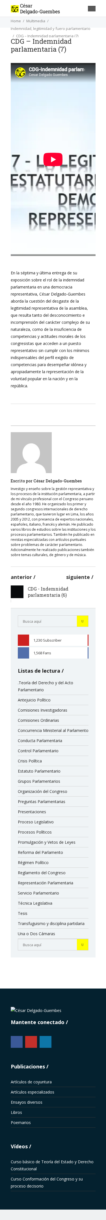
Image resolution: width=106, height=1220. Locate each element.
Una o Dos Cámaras (36, 933)
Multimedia (35, 20)
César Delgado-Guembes (57, 481)
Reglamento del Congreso (42, 872)
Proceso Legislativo (36, 822)
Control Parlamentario (38, 750)
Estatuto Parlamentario (39, 771)
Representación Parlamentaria (45, 883)
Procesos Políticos (35, 832)
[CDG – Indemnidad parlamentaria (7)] (31, 452)
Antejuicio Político (34, 700)
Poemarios (21, 1122)
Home (16, 20)
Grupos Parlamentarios (39, 781)
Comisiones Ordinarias (38, 720)
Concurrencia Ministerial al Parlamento (53, 730)
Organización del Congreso (42, 791)
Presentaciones (32, 811)
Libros (16, 1112)
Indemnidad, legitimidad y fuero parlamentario (50, 28)
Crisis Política (30, 761)
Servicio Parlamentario (38, 893)
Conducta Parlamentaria (40, 740)
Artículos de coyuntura (31, 1082)
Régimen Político (33, 862)
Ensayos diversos (26, 1102)
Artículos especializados (32, 1092)
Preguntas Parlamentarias (41, 801)
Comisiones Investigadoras (42, 710)
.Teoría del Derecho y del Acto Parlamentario (45, 686)
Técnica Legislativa (35, 903)
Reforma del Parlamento (40, 852)
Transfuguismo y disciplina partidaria (51, 923)
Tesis (22, 913)
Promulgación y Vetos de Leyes (46, 842)
